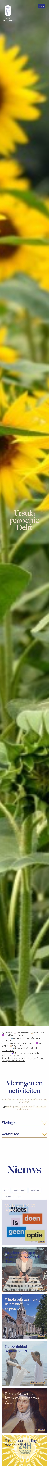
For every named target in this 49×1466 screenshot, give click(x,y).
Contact (8, 1033)
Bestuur (7, 1196)
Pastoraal (35, 1190)
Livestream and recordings (31, 1107)
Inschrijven (38, 1033)
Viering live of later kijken (19, 1106)
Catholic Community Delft (22, 1043)
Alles (6, 1190)
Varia (19, 1196)
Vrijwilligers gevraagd (27, 1053)
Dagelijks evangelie (13, 1035)
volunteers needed (11, 1056)
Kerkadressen (23, 1033)
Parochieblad (19, 1190)
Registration (18, 1045)
